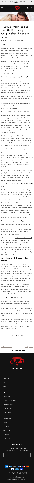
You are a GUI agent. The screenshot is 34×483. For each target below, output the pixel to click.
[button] (2, 8)
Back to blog (18, 335)
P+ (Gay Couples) (8, 404)
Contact (5, 386)
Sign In (5, 422)
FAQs (5, 382)
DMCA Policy (7, 438)
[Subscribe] (28, 455)
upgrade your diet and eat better (20, 197)
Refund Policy (18, 480)
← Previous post (6, 347)
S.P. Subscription (21, 472)
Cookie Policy (7, 430)
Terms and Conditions (19, 479)
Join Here (6, 426)
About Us (6, 378)
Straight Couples (8, 396)
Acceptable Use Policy (11, 479)
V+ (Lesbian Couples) (9, 400)
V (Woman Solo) (8, 408)
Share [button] (5, 44)
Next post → (29, 347)
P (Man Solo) (7, 412)
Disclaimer (6, 434)
